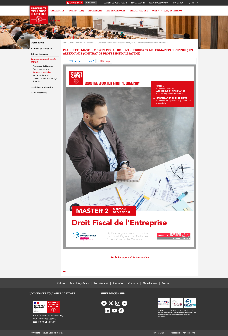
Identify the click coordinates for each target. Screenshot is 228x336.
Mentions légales (159, 333)
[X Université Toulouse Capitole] (110, 303)
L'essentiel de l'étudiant (115, 3)
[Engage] (190, 302)
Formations (76, 10)
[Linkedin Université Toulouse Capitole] (107, 310)
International (115, 10)
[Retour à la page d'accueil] (39, 15)
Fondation (178, 3)
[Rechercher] (188, 2)
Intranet (91, 3)
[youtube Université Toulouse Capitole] (114, 310)
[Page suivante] (93, 61)
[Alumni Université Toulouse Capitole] (124, 303)
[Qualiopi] (164, 302)
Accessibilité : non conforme (183, 333)
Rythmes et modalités (147, 42)
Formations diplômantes (43, 66)
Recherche (95, 10)
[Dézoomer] (65, 61)
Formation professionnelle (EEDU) (121, 42)
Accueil (79, 42)
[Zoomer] (75, 61)
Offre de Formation (39, 54)
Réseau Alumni (138, 3)
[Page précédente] (79, 61)
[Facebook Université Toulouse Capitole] (104, 303)
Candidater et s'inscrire (42, 87)
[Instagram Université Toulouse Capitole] (117, 303)
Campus (55, 20)
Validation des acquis (41, 75)
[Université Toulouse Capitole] (53, 306)
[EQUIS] (177, 302)
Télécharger (105, 61)
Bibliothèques (139, 10)
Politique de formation (41, 48)
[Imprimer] (65, 272)
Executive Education (159, 3)
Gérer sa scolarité (39, 92)
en (197, 3)
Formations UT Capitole (94, 42)
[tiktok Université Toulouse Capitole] (121, 310)
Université (57, 10)
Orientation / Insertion (167, 10)
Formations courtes (41, 69)
